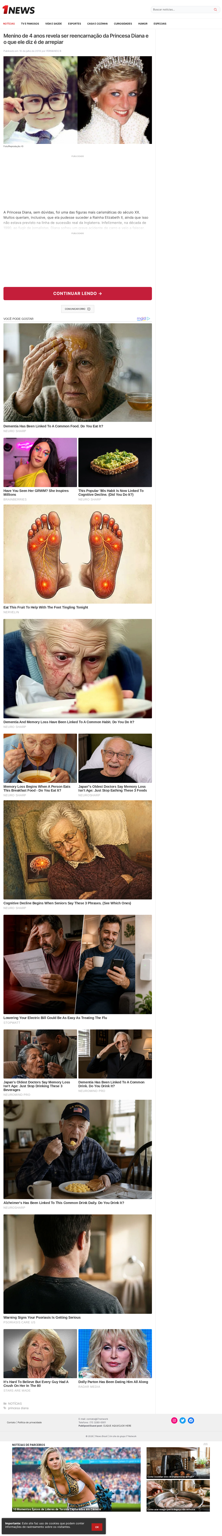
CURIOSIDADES (123, 23)
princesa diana (18, 1408)
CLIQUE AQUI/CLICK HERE (117, 1425)
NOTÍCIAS (9, 23)
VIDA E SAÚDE (53, 23)
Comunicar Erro (75, 308)
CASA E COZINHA (97, 23)
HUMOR (142, 23)
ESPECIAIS (160, 23)
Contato (11, 1422)
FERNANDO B (53, 50)
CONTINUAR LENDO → (77, 293)
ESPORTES (74, 23)
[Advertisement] (77, 182)
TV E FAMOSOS (30, 23)
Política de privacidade (30, 1422)
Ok (97, 1527)
